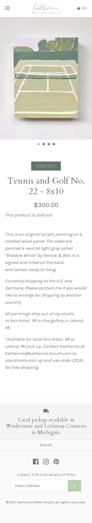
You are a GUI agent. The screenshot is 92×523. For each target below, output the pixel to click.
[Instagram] (46, 461)
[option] (46, 78)
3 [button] (48, 144)
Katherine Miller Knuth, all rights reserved (51, 502)
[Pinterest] (56, 461)
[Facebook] (36, 461)
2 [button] (43, 144)
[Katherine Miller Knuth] (46, 8)
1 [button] (38, 144)
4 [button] (53, 144)
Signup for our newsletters (46, 475)
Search (46, 445)
